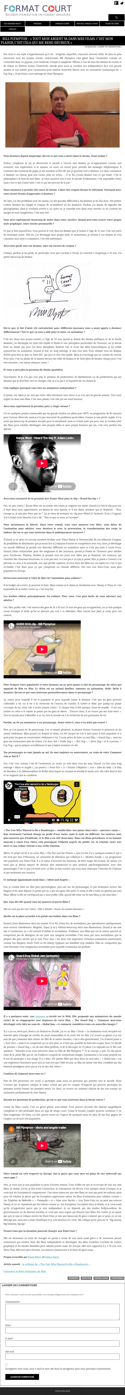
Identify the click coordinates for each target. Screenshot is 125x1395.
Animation (73, 1278)
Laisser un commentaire (109, 47)
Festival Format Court (87, 23)
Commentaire (12, 1301)
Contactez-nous (62, 1391)
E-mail (9, 1338)
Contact (12, 29)
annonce (40, 1016)
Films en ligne (112, 23)
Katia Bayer (35, 1257)
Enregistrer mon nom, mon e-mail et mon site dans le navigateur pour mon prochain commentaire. (58, 1368)
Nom (8, 1325)
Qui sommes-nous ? (12, 23)
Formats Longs (62, 23)
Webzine (37, 23)
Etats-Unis (86, 1278)
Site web (9, 1351)
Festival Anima (101, 1278)
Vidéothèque (117, 1278)
